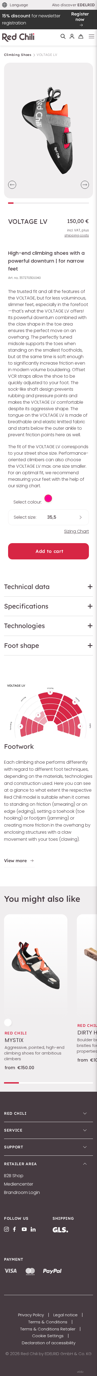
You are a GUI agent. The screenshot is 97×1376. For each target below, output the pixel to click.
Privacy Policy (31, 1315)
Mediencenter (18, 1184)
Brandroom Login (22, 1193)
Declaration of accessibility (48, 1343)
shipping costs (76, 235)
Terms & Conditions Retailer (47, 1329)
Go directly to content (48, 3)
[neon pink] (48, 498)
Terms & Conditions (47, 1322)
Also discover (73, 4)
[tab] (10, 203)
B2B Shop (13, 1176)
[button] (15, 5)
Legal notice (65, 1315)
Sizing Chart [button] (76, 531)
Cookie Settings (48, 1336)
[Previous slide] (12, 185)
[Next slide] (85, 185)
